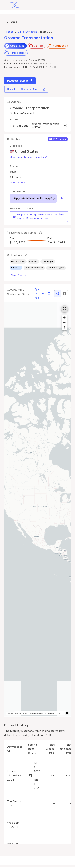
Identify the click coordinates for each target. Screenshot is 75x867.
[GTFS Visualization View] (57, 293)
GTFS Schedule (27, 31)
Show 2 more (18, 275)
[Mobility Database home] (14, 5)
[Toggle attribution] (67, 713)
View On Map (17, 182)
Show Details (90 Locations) (28, 157)
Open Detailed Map (40, 294)
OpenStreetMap (35, 713)
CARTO (60, 713)
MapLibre (19, 713)
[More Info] (26, 255)
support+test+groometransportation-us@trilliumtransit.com (41, 216)
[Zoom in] (64, 317)
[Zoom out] (64, 322)
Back (14, 21)
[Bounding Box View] (64, 293)
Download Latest (17, 80)
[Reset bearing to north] (64, 327)
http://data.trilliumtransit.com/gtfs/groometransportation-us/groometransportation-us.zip (35, 198)
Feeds (10, 31)
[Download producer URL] (61, 198)
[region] (37, 509)
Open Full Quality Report (24, 89)
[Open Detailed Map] (64, 308)
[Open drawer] (4, 4)
